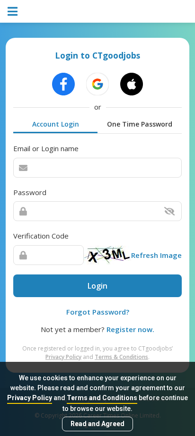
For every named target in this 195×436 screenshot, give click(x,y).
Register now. (130, 329)
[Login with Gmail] (97, 84)
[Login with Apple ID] (131, 84)
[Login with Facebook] (63, 84)
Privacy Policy (29, 398)
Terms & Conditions (121, 357)
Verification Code (41, 235)
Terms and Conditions (102, 398)
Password (29, 192)
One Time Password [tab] (139, 124)
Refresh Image (156, 255)
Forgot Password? (97, 311)
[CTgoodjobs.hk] (97, 11)
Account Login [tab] (55, 124)
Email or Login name (46, 148)
